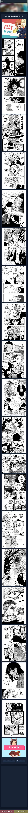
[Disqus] (14, 786)
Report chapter (10, 760)
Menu (2, 1)
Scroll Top (21, 760)
